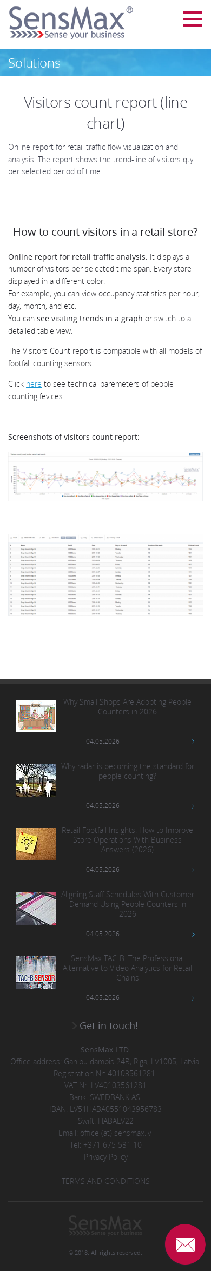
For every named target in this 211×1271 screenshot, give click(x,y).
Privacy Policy (106, 1156)
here (34, 384)
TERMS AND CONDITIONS (106, 1181)
